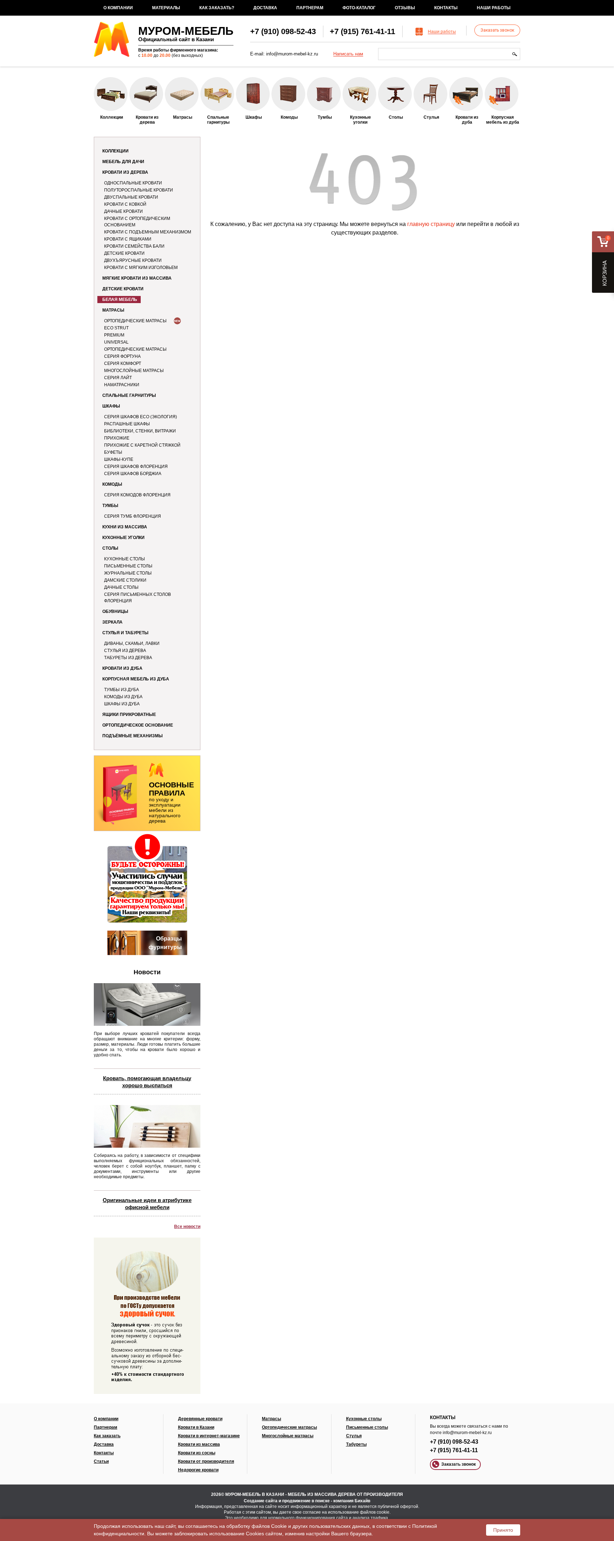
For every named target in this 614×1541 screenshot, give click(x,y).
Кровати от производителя (206, 1461)
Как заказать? (216, 7)
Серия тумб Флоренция (132, 516)
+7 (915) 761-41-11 (362, 31)
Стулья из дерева (125, 650)
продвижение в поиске (306, 1500)
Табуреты (356, 1444)
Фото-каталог (359, 7)
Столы (110, 548)
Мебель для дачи (123, 161)
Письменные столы (128, 566)
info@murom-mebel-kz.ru (292, 53)
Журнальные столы (128, 573)
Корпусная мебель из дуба (135, 679)
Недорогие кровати (198, 1469)
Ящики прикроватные (129, 714)
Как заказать (107, 1435)
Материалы (166, 7)
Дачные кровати (123, 211)
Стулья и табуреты (125, 632)
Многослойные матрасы (134, 370)
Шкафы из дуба (122, 703)
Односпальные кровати (133, 182)
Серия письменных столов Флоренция (137, 597)
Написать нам (348, 54)
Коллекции (115, 151)
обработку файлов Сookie (256, 1526)
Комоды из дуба (123, 696)
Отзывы (405, 7)
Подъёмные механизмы (132, 735)
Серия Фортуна (122, 356)
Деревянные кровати (200, 1418)
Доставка (265, 7)
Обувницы (115, 611)
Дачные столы (121, 587)
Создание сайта (261, 1500)
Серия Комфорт (122, 363)
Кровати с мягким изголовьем (141, 267)
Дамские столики (125, 580)
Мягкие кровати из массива (137, 278)
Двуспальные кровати (131, 197)
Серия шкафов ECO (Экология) (140, 416)
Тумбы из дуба (121, 689)
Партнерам (309, 7)
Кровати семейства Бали (134, 246)
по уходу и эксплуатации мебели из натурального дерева (171, 802)
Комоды (112, 484)
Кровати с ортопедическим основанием (137, 221)
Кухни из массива (124, 526)
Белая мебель (119, 299)
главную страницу (431, 224)
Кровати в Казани (196, 1427)
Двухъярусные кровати (133, 260)
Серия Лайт (118, 377)
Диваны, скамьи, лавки (132, 643)
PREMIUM (114, 335)
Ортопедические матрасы (135, 320)
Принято (503, 1530)
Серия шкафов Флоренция (136, 466)
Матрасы (113, 310)
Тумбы (110, 505)
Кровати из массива (199, 1444)
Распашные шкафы (127, 423)
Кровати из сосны (196, 1452)
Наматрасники (121, 384)
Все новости (187, 1226)
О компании (118, 7)
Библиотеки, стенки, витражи (140, 431)
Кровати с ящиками (127, 239)
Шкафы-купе (118, 459)
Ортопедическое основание (137, 725)
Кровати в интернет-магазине (209, 1435)
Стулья (354, 1435)
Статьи (101, 1461)
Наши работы (494, 7)
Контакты (446, 7)
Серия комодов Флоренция (137, 494)
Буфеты (113, 452)
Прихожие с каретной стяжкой (142, 445)
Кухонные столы (124, 558)
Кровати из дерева (125, 172)
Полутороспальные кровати (138, 190)
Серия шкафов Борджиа (132, 473)
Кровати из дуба (122, 668)
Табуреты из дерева (128, 657)
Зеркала (112, 622)
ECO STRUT (116, 327)
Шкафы (111, 406)
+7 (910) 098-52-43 (283, 31)
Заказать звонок (497, 30)
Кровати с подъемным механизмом (147, 232)
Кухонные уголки (123, 537)
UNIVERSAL (116, 342)
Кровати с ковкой (125, 204)
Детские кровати (124, 253)
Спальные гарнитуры (129, 395)
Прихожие (116, 438)
